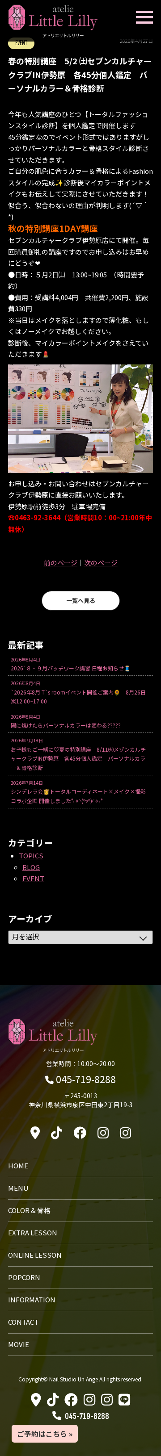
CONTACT (23, 1321)
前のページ (60, 562)
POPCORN (24, 1277)
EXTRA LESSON (32, 1232)
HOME (18, 1165)
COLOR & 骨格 (29, 1210)
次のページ (101, 562)
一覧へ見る (80, 600)
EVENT (33, 878)
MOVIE (18, 1344)
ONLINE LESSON (35, 1254)
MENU (18, 1187)
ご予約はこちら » (44, 1433)
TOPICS (31, 855)
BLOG (31, 867)
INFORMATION (31, 1299)
